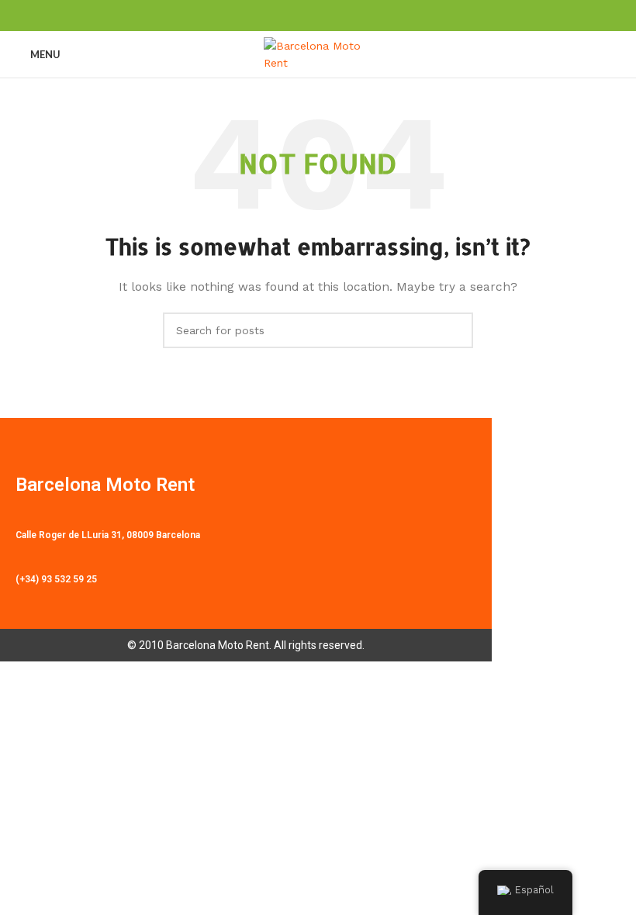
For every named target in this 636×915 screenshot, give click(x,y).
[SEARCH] (455, 330)
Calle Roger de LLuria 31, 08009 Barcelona (108, 535)
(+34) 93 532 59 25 (56, 579)
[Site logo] (318, 53)
